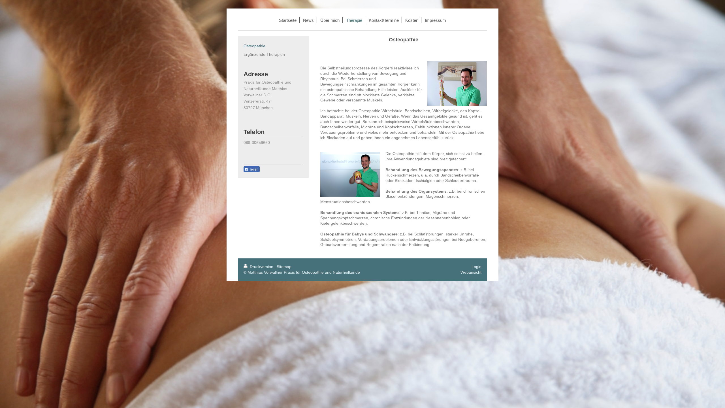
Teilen (253, 169)
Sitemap (284, 266)
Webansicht (470, 272)
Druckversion (261, 266)
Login (476, 266)
